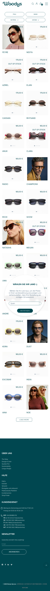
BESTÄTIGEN (25, 311)
